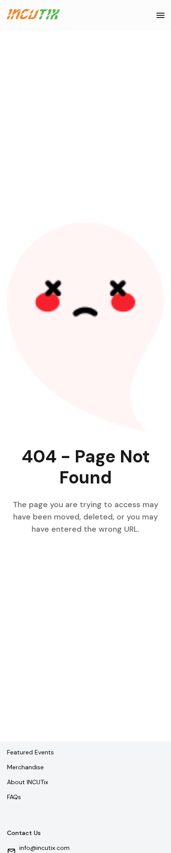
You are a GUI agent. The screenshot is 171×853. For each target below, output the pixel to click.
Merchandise (25, 767)
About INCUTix (27, 782)
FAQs (14, 797)
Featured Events (30, 752)
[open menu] (160, 15)
